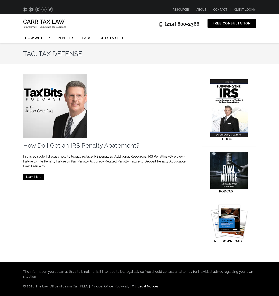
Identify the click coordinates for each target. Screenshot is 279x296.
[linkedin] (25, 9)
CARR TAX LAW (44, 21)
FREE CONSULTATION (232, 23)
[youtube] (31, 9)
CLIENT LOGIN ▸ (245, 9)
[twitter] (50, 9)
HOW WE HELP (37, 38)
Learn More (33, 176)
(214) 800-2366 (182, 24)
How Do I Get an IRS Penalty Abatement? (81, 145)
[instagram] (44, 9)
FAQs (86, 38)
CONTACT (220, 9)
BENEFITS (66, 38)
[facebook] (37, 9)
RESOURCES (181, 9)
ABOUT (201, 9)
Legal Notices (147, 286)
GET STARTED (111, 38)
